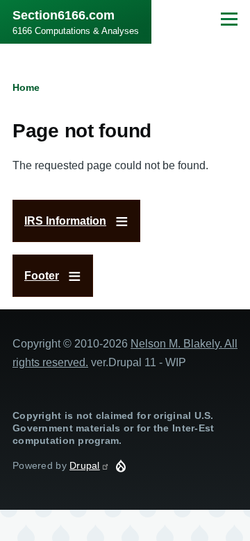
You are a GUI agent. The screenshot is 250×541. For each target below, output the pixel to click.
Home (26, 87)
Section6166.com (63, 15)
